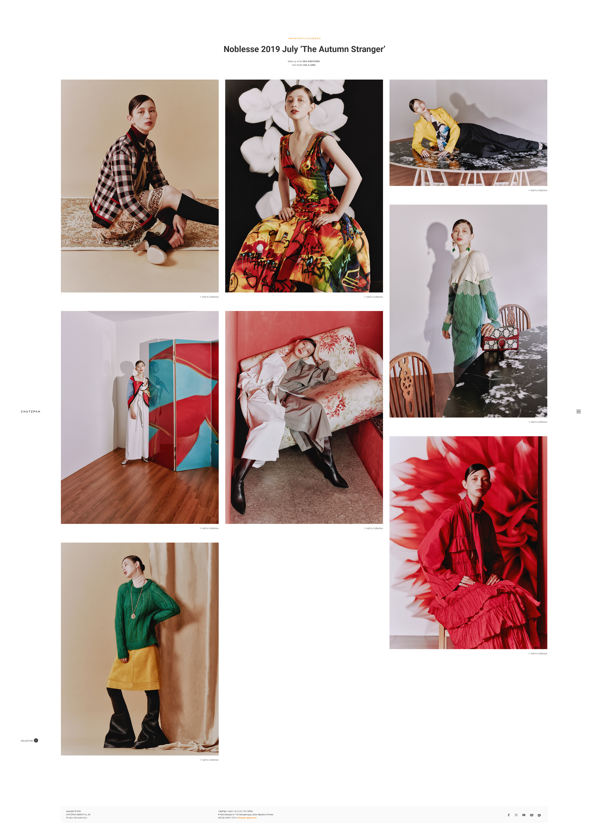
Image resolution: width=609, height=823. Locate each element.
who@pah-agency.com (247, 817)
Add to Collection (210, 296)
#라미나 (302, 38)
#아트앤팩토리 (313, 38)
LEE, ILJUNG (309, 64)
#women (292, 38)
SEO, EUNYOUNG (311, 61)
